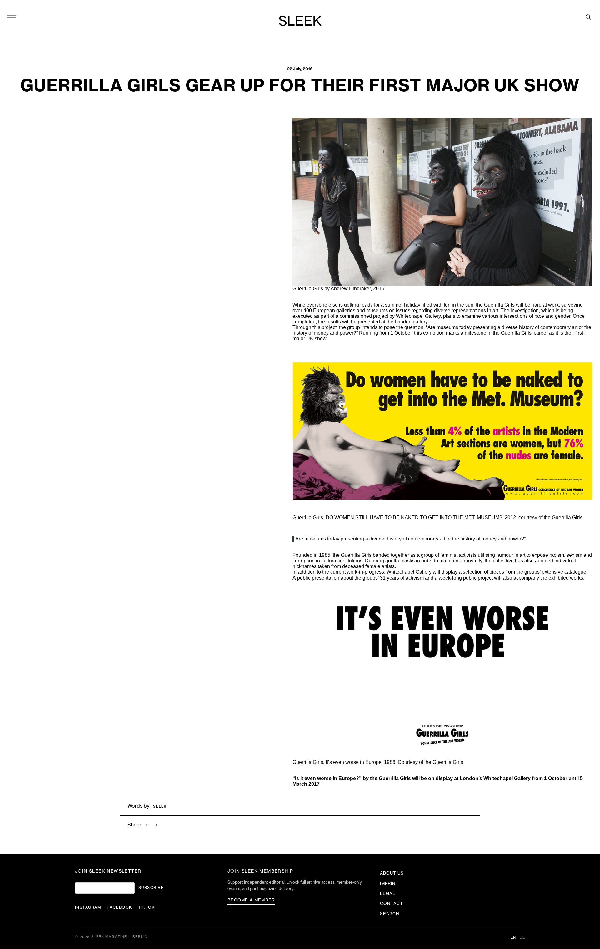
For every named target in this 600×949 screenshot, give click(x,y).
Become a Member (251, 900)
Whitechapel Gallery (507, 778)
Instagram (88, 907)
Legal (387, 893)
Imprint (389, 883)
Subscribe (151, 888)
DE (522, 937)
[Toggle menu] (12, 15)
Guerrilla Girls (499, 304)
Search (389, 914)
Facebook (120, 907)
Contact (391, 903)
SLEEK (300, 21)
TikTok (146, 907)
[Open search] (588, 17)
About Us (392, 873)
